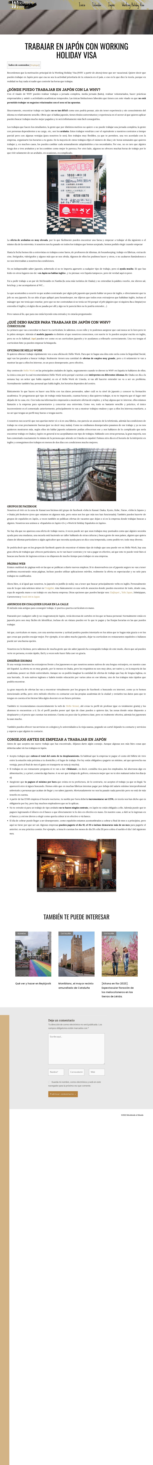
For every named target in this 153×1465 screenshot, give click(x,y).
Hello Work (29, 370)
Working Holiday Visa (133, 5)
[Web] (97, 1072)
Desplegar (34, 65)
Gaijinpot (114, 592)
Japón (111, 5)
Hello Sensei (72, 706)
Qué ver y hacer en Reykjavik (33, 983)
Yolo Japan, (128, 592)
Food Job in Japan (31, 596)
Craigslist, (50, 588)
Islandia (96, 5)
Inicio (82, 5)
